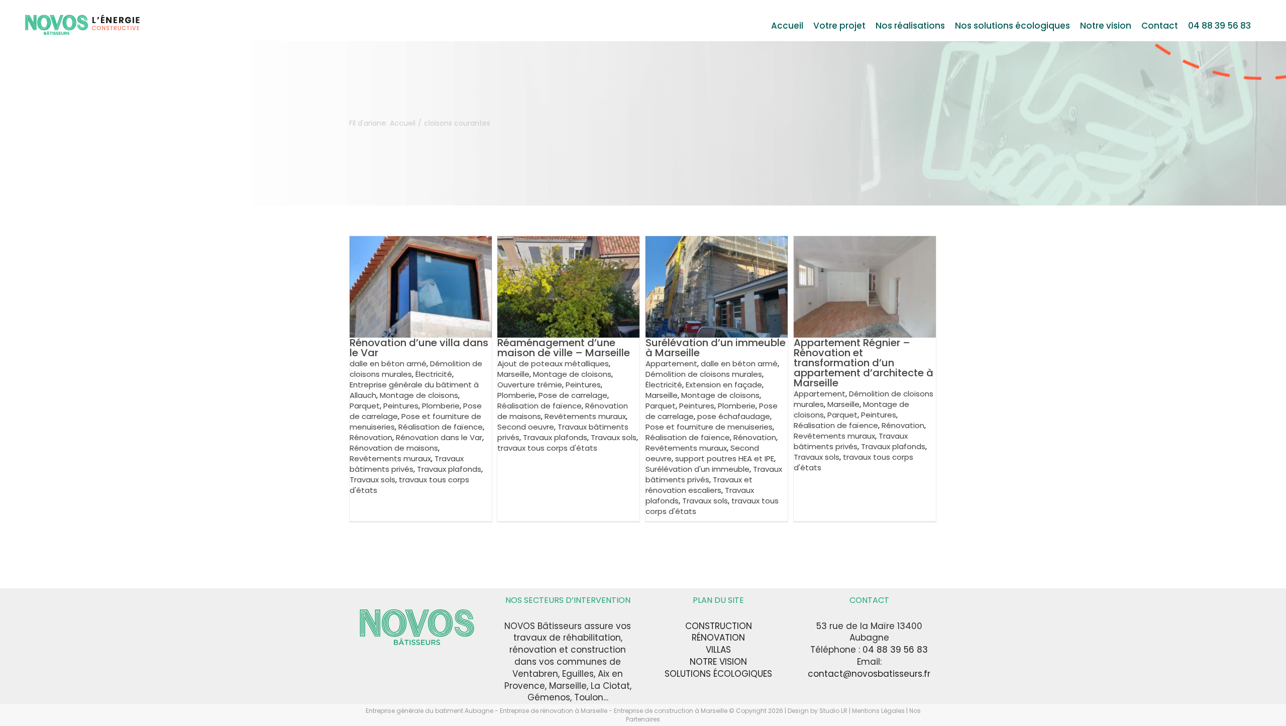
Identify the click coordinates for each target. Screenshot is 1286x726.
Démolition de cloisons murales (704, 374)
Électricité (433, 374)
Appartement (671, 363)
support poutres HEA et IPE (724, 458)
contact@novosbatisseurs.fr (869, 674)
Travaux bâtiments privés (407, 463)
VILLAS (718, 650)
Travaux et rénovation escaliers (699, 484)
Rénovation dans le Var (439, 437)
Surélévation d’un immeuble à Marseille (716, 348)
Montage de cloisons (419, 395)
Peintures (400, 405)
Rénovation (371, 437)
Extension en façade (724, 384)
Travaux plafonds (449, 469)
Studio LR (833, 710)
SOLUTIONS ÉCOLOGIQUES (718, 674)
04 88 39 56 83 (895, 650)
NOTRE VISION (718, 662)
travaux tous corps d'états (547, 448)
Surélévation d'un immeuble (697, 469)
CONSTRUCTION (718, 626)
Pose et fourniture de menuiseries (709, 427)
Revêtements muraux (390, 458)
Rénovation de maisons (394, 448)
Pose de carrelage (573, 395)
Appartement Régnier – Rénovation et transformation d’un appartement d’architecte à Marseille (863, 363)
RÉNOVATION (718, 638)
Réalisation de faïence (440, 427)
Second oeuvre (525, 427)
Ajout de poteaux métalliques (553, 363)
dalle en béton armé (388, 363)
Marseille (513, 374)
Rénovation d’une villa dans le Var (419, 348)
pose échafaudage (733, 416)
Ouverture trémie (529, 384)
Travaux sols (372, 479)
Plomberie (441, 405)
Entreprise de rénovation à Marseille (554, 710)
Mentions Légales (878, 710)
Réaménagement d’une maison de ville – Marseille (563, 348)
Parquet (365, 405)
